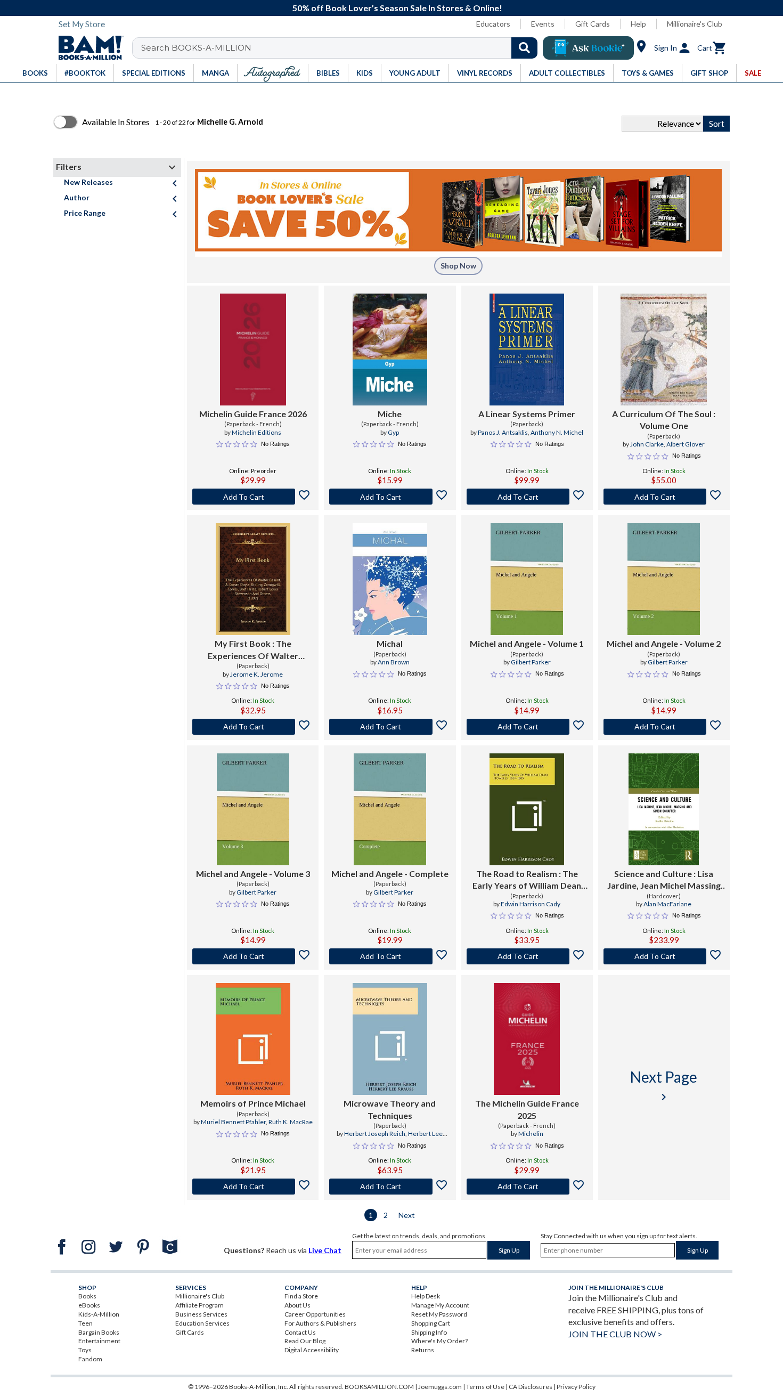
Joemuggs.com (440, 1387)
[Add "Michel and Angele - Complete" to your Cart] (389, 956)
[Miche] (390, 349)
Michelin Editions (256, 432)
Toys (85, 1350)
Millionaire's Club (694, 23)
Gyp (393, 432)
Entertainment (99, 1341)
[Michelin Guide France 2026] (253, 349)
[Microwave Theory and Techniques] (390, 1039)
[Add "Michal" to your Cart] (389, 727)
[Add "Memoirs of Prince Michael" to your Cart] (252, 1187)
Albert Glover (685, 444)
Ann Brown (394, 662)
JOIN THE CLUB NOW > (615, 1334)
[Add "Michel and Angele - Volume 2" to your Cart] (663, 727)
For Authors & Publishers (320, 1323)
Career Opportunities (315, 1314)
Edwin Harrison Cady (530, 904)
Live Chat (324, 1250)
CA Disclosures (530, 1387)
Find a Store (301, 1296)
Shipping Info (429, 1332)
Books (87, 1296)
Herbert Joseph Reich (374, 1134)
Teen (85, 1323)
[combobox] (342, 48)
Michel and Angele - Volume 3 (253, 873)
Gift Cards (592, 23)
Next (406, 1215)
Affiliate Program (199, 1305)
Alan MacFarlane (667, 904)
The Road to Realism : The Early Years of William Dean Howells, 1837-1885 (526, 880)
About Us (297, 1305)
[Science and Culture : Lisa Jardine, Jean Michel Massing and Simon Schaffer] (664, 809)
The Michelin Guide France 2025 (527, 1109)
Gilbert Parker (531, 662)
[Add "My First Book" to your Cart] (252, 727)
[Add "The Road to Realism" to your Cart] (527, 956)
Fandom (90, 1359)
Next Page (663, 1085)
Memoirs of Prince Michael (253, 1103)
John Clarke (647, 444)
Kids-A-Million (98, 1314)
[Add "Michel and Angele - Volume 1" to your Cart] (527, 727)
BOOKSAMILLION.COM (379, 1387)
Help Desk (425, 1296)
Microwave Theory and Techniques (390, 1109)
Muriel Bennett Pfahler (233, 1122)
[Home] (87, 48)
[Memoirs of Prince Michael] (253, 1039)
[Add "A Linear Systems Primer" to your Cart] (527, 497)
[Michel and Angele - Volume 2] (664, 579)
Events (542, 23)
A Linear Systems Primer (526, 414)
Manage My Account (440, 1305)
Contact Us (300, 1332)
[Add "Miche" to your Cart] (389, 497)
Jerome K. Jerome (256, 674)
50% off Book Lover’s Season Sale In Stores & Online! (397, 8)
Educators (493, 23)
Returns (422, 1350)
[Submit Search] (524, 48)
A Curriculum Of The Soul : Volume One (663, 420)
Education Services (202, 1323)
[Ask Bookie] (588, 48)
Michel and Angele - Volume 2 (664, 643)
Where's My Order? (439, 1341)
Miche (390, 414)
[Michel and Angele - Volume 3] (253, 809)
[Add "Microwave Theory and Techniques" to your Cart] (389, 1187)
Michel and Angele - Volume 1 (527, 643)
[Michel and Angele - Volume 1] (527, 579)
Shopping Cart (430, 1323)
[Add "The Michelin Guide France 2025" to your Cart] (527, 1187)
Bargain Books (98, 1332)
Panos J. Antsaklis (503, 432)
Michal (390, 643)
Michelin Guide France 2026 (253, 414)
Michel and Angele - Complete (389, 873)
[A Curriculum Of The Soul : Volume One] (663, 349)
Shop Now (458, 265)
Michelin (530, 1134)
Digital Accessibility (311, 1350)
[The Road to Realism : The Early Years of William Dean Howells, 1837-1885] (527, 809)
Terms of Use (485, 1387)
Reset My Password (439, 1314)
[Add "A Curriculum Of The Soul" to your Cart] (663, 497)
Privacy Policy (576, 1387)
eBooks (89, 1305)
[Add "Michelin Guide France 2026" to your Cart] (252, 497)
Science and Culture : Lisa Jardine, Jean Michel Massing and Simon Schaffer (664, 880)
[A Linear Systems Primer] (527, 349)
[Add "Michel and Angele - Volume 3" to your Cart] (252, 956)
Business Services (201, 1314)
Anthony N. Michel (557, 432)
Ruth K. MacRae (290, 1122)
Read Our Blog (304, 1341)
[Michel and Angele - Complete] (390, 809)
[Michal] (390, 579)
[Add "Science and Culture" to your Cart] (663, 956)
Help (638, 23)
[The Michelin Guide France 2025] (526, 1039)
